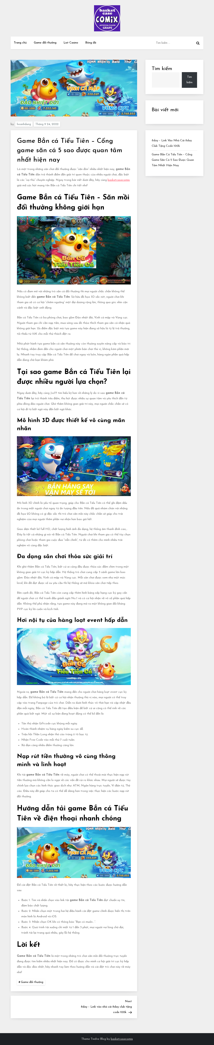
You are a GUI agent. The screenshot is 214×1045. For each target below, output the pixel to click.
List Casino (71, 42)
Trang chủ (20, 42)
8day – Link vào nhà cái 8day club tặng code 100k (172, 143)
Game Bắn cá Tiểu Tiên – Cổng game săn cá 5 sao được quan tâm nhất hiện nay (173, 160)
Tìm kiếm (162, 68)
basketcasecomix (119, 180)
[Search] (197, 43)
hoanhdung (24, 124)
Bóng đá (90, 42)
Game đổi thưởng (45, 42)
